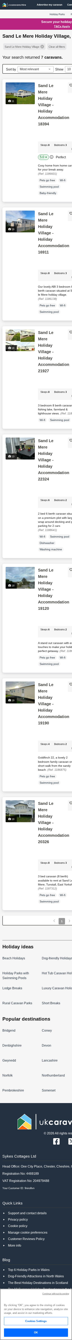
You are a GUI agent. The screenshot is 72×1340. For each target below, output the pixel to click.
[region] (36, 1314)
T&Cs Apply (62, 26)
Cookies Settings (36, 1321)
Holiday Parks (57, 14)
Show (59, 69)
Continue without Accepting (55, 1293)
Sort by (11, 69)
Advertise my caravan (49, 4)
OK (36, 1332)
